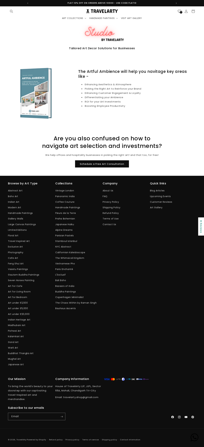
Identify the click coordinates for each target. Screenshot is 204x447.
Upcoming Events (160, 196)
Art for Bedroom (17, 297)
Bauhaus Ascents (65, 308)
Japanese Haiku (64, 224)
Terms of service (90, 439)
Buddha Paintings (65, 291)
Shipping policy (109, 439)
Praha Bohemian (65, 218)
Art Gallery (156, 207)
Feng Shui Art (16, 263)
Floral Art (13, 235)
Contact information (130, 439)
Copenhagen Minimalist (69, 297)
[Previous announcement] (27, 3)
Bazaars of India (64, 286)
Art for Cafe (15, 286)
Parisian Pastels (64, 235)
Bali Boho (60, 280)
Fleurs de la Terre (65, 213)
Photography (15, 252)
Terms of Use (111, 218)
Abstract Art (15, 190)
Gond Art (13, 342)
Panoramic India (65, 196)
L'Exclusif (60, 274)
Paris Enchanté (64, 269)
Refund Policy (111, 213)
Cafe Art (13, 258)
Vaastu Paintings (18, 269)
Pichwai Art (14, 331)
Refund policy (56, 439)
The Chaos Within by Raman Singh (76, 303)
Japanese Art (16, 364)
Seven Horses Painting (21, 280)
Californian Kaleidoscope (70, 252)
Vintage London (64, 190)
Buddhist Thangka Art (21, 353)
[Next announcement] (176, 3)
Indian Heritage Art (19, 319)
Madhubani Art (17, 325)
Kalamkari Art (16, 336)
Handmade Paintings (20, 213)
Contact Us (109, 224)
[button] (11, 11)
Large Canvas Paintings (22, 224)
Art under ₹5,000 (18, 308)
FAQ (105, 196)
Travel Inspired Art (19, 241)
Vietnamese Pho (65, 263)
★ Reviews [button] (201, 226)
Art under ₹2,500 (18, 303)
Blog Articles (157, 190)
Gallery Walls (15, 218)
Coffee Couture (64, 202)
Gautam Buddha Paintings (23, 274)
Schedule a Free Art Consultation (102, 164)
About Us (108, 190)
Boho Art (13, 196)
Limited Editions (17, 230)
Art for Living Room (19, 291)
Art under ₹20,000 (18, 314)
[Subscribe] (61, 416)
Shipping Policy (111, 207)
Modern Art (14, 207)
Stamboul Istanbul (66, 241)
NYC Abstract (63, 246)
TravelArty (21, 439)
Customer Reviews (161, 202)
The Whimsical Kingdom (69, 258)
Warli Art (13, 347)
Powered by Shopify (36, 439)
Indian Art (13, 202)
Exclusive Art (15, 246)
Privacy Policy (111, 202)
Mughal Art (14, 358)
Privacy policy (72, 439)
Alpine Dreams (64, 230)
